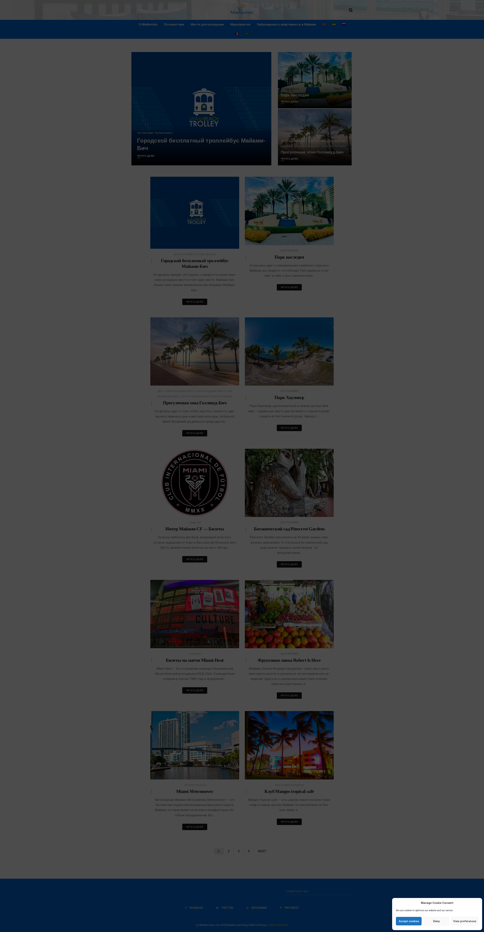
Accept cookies (409, 921)
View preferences (464, 921)
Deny (436, 921)
